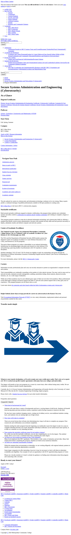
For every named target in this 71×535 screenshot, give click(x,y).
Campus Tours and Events (32, 49)
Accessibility (8, 513)
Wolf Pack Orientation (57, 49)
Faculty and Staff (13, 17)
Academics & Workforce (11, 52)
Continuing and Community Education (23, 56)
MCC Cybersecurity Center (31, 259)
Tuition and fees (7, 178)
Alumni (10, 13)
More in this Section (6, 136)
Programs (7, 79)
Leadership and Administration (24, 67)
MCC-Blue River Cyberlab (9, 148)
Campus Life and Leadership (45, 62)
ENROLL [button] (15, 40)
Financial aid (6, 182)
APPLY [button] (9, 40)
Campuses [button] (7, 26)
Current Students (13, 16)
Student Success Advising (9, 172)
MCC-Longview (13, 29)
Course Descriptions (10, 141)
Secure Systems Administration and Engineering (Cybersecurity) (23, 139)
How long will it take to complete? (14, 418)
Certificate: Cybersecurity (40, 103)
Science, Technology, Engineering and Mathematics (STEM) (18, 113)
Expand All (4, 402)
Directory (7, 505)
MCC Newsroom (9, 507)
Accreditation (8, 510)
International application (9, 168)
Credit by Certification (10, 142)
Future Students (12, 19)
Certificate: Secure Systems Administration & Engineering (47, 105)
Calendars (23, 64)
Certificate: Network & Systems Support (18, 105)
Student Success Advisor (20, 394)
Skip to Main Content (7, 1)
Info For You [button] (8, 11)
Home (6, 77)
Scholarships (29, 59)
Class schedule (6, 175)
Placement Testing (45, 49)
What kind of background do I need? (15, 405)
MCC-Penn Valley (13, 34)
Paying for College (9, 57)
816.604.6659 (5, 150)
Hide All (11, 402)
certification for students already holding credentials (32, 215)
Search (3, 42)
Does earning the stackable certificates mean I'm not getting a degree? (24, 432)
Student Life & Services (11, 61)
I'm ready (3, 467)
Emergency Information (19, 69)
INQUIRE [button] (4, 40)
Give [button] (5, 36)
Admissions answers (8, 162)
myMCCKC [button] (8, 9)
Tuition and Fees (13, 59)
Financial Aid (22, 59)
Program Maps (5, 115)
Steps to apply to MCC (9, 165)
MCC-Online (12, 32)
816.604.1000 (5, 475)
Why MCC (11, 67)
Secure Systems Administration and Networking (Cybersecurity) (23, 81)
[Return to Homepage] (5, 468)
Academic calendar (7, 195)
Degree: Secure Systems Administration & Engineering (17, 103)
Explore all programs (8, 188)
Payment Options (38, 59)
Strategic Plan (42, 69)
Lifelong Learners (13, 21)
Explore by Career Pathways (35, 54)
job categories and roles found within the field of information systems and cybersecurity (36, 285)
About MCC (8, 66)
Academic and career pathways (11, 192)
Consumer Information (11, 525)
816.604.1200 (14, 529)
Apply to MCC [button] (5, 134)
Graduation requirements (9, 185)
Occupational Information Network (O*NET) (17, 297)
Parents (10, 22)
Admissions (7, 47)
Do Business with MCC (40, 67)
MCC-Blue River (13, 27)
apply (9, 6)
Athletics (17, 64)
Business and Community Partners (18, 24)
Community (11, 14)
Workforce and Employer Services (45, 56)
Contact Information (9, 145)
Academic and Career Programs (17, 54)
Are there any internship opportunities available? (18, 442)
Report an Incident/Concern (12, 517)
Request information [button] (16, 134)
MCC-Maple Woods (14, 31)
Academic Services (59, 62)
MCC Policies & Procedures (12, 526)
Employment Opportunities (12, 512)
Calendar (7, 502)
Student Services (13, 62)
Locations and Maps (32, 69)
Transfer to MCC (20, 49)
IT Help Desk (8, 508)
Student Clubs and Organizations (27, 62)
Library (57, 56)
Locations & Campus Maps (12, 498)
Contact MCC (8, 500)
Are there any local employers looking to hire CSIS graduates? (22, 437)
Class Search (47, 54)
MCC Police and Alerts (11, 515)
